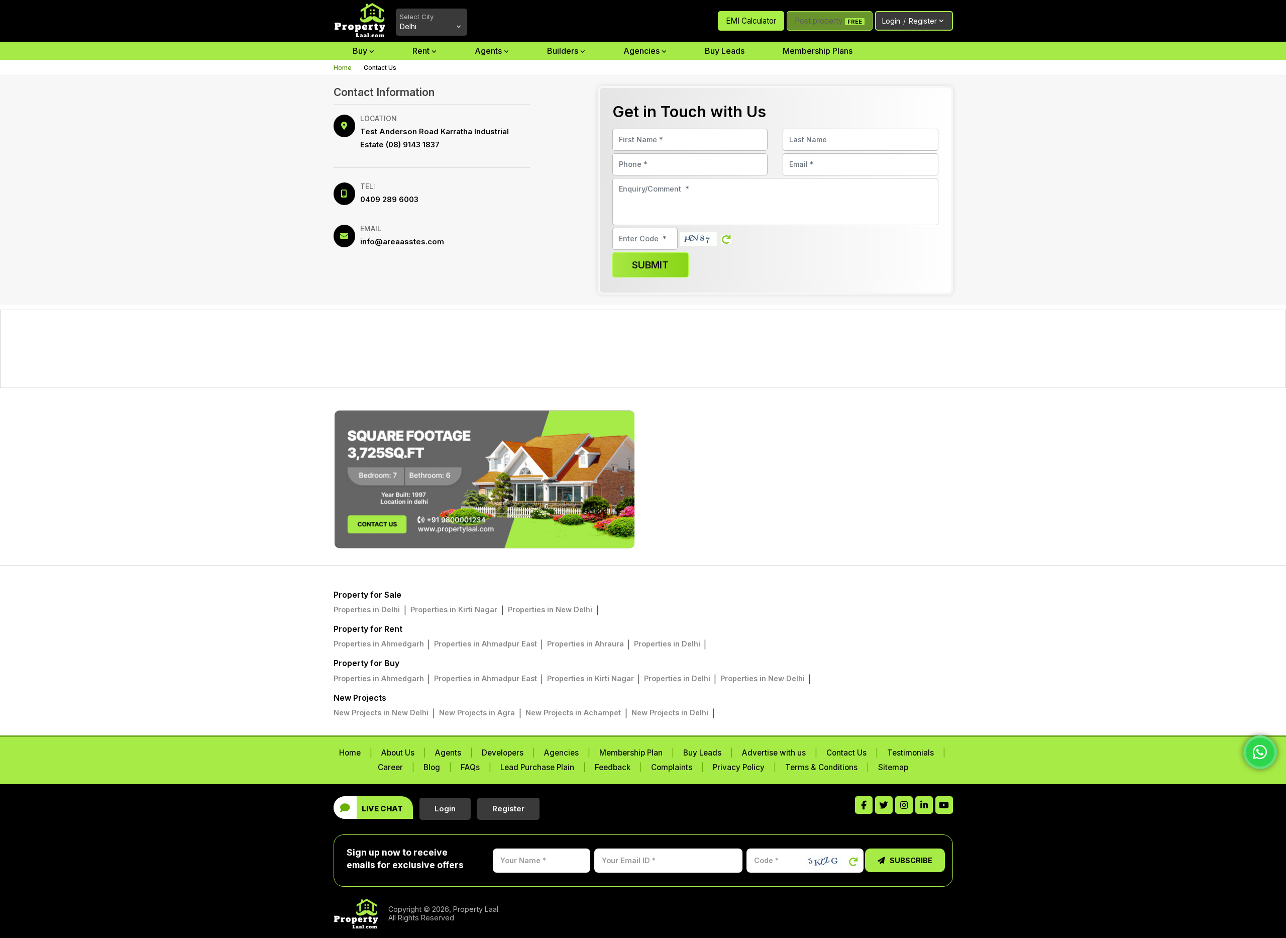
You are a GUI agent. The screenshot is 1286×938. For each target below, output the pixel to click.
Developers (502, 753)
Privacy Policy (739, 767)
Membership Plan (631, 753)
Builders (563, 51)
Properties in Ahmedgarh (380, 643)
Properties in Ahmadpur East (486, 643)
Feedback (612, 767)
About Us (397, 753)
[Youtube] (944, 805)
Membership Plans (817, 51)
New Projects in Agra (477, 712)
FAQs (470, 767)
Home (343, 67)
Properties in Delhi (367, 609)
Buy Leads (724, 51)
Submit (650, 265)
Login (909, 21)
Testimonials (910, 753)
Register (508, 808)
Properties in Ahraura (586, 643)
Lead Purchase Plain (537, 767)
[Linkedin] (924, 805)
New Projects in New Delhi (381, 712)
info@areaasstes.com (402, 241)
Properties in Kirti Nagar (453, 609)
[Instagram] (904, 805)
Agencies (642, 51)
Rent (422, 51)
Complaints (671, 767)
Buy (361, 51)
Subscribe (910, 860)
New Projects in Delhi (669, 712)
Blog (431, 767)
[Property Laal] (360, 20)
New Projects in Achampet (573, 712)
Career (390, 767)
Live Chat (382, 808)
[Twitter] (884, 805)
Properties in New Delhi (550, 609)
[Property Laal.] (361, 913)
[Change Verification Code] (726, 239)
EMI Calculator (751, 21)
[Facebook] (864, 805)
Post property (828, 21)
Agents (489, 51)
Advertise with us (774, 753)
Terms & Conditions (821, 767)
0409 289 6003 (389, 199)
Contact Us (846, 753)
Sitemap (893, 767)
